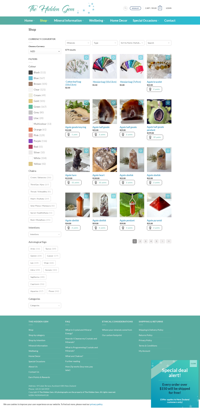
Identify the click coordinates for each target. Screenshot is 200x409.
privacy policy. (96, 404)
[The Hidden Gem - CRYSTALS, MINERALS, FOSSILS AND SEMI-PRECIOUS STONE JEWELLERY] (62, 8)
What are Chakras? (74, 356)
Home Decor (118, 20)
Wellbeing (96, 20)
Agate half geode (101, 127)
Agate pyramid (154, 220)
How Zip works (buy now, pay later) (79, 368)
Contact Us (34, 372)
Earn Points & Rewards (39, 377)
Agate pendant (127, 220)
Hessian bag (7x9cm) (130, 82)
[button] (153, 8)
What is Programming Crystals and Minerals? (81, 349)
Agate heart (98, 175)
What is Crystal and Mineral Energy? (78, 331)
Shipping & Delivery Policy (151, 329)
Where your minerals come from (117, 329)
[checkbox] (31, 72)
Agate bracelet (154, 82)
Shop (43, 20)
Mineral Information (68, 20)
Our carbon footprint (112, 335)
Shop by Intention (37, 340)
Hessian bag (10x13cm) (104, 82)
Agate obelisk (126, 175)
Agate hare (70, 175)
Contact (170, 20)
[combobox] (45, 234)
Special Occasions (145, 20)
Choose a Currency (36, 46)
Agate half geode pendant (155, 128)
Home (28, 20)
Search (151, 43)
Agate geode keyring (75, 127)
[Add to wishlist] (86, 57)
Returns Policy (145, 335)
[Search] (125, 8)
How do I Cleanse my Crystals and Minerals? (81, 340)
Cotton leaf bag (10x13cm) (73, 83)
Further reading (72, 361)
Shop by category (37, 335)
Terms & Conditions (148, 345)
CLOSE (193, 363)
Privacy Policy (145, 340)
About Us (33, 366)
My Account (144, 351)
